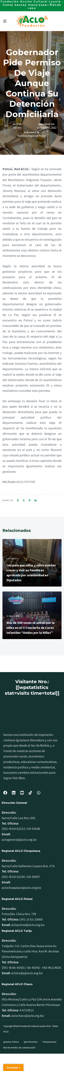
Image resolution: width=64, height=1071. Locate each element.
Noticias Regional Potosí (32, 136)
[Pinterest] (29, 500)
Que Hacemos (31, 1041)
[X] (23, 500)
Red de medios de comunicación (19, 1047)
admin (17, 127)
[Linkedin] (35, 500)
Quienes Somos (11, 1041)
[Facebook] (18, 500)
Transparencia (49, 1041)
